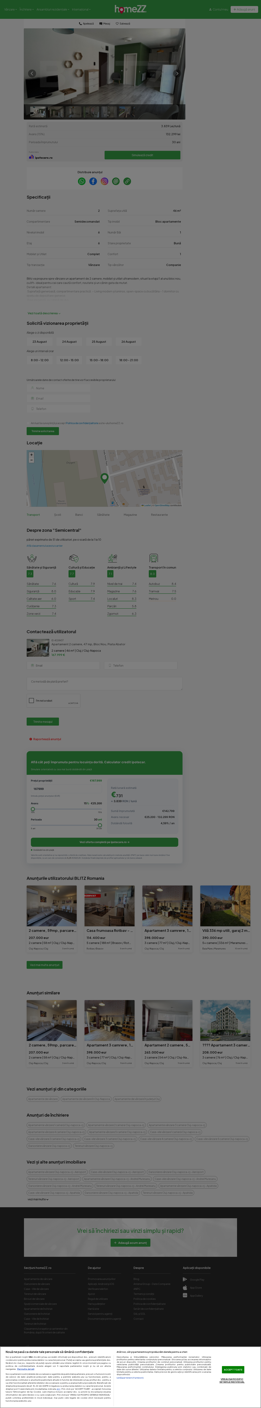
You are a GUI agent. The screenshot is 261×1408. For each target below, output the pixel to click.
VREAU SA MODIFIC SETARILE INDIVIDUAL (231, 1380)
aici (58, 1388)
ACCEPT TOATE (233, 1369)
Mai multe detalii (25, 1369)
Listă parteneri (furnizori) (130, 1377)
